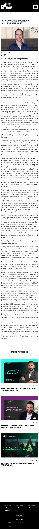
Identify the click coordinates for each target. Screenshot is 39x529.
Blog (6, 16)
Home (2, 16)
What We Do (31, 505)
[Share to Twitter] (5, 55)
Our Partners (19, 507)
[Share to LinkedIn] (2, 55)
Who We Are (7, 505)
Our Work (7, 510)
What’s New (19, 505)
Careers (31, 507)
